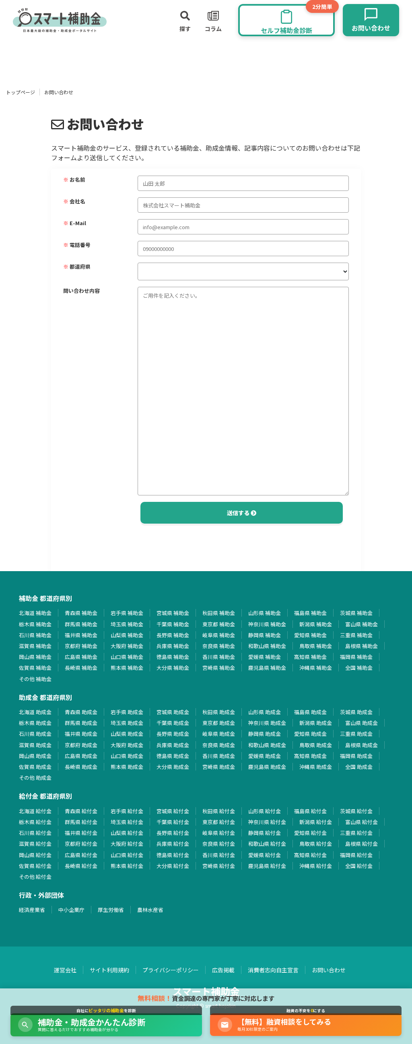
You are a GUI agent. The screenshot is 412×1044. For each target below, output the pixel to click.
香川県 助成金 (218, 756)
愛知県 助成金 (310, 733)
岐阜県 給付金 (218, 833)
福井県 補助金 (81, 635)
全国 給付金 (359, 866)
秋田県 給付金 (218, 811)
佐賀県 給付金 (35, 866)
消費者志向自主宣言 (273, 970)
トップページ (20, 92)
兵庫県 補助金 (173, 646)
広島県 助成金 (81, 756)
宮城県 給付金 (173, 811)
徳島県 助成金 (173, 756)
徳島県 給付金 (173, 855)
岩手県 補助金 (127, 613)
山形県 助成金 (264, 712)
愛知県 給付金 (310, 833)
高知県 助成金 (310, 756)
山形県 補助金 (264, 613)
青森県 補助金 (81, 613)
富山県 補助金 (361, 624)
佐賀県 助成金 (35, 767)
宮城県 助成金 (173, 712)
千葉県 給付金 (173, 822)
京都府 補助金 (81, 646)
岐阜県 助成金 (218, 733)
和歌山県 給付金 (267, 843)
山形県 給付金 (264, 811)
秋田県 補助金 (218, 613)
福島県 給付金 (310, 811)
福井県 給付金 (81, 833)
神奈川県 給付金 (267, 822)
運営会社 (65, 970)
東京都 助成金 (218, 723)
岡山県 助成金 (35, 756)
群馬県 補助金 (81, 624)
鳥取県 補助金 (315, 646)
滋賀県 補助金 (35, 646)
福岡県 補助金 (356, 657)
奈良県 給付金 (218, 843)
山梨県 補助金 (127, 635)
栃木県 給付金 (35, 822)
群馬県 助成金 (81, 723)
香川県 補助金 (218, 657)
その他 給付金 (35, 876)
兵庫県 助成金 (173, 745)
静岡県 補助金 (264, 635)
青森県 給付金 (81, 811)
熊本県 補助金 (127, 667)
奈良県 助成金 (218, 745)
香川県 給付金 (218, 855)
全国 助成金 (359, 767)
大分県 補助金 (173, 667)
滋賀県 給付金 (35, 843)
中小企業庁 (71, 910)
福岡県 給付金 (356, 855)
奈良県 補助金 (218, 646)
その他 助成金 (35, 777)
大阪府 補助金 (127, 646)
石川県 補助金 (35, 635)
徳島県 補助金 (173, 657)
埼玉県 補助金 (127, 624)
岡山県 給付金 (35, 855)
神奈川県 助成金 (267, 723)
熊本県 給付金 (127, 866)
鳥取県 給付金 (315, 843)
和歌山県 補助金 (267, 646)
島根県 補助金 (361, 646)
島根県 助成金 (361, 745)
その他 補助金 (35, 679)
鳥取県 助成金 (315, 745)
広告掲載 (223, 970)
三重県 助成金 (356, 733)
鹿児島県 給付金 (267, 866)
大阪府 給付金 (127, 843)
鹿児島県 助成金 (267, 767)
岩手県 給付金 (127, 811)
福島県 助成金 (310, 712)
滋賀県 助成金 (35, 745)
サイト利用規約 (109, 970)
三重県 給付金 (356, 833)
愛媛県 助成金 (264, 756)
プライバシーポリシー (170, 970)
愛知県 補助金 (310, 635)
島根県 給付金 (361, 843)
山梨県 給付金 (127, 833)
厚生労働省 (111, 910)
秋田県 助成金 (218, 712)
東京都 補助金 (218, 624)
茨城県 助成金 (356, 712)
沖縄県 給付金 (315, 866)
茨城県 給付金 (356, 811)
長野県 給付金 (173, 833)
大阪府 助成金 (127, 745)
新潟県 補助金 (315, 624)
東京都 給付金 (218, 822)
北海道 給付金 (35, 811)
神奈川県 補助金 (267, 624)
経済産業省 (32, 910)
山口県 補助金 (127, 657)
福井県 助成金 (81, 733)
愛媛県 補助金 (264, 657)
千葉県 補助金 (173, 624)
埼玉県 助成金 (127, 723)
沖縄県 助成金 (315, 767)
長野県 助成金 (173, 733)
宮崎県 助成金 (218, 767)
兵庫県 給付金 (173, 843)
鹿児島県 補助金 (267, 667)
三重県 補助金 (356, 635)
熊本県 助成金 (127, 767)
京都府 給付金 (81, 843)
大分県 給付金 (173, 866)
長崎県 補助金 (81, 667)
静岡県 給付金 (264, 833)
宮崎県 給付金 (218, 866)
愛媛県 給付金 (264, 855)
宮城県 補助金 (173, 613)
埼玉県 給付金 (127, 822)
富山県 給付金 (361, 822)
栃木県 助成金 (35, 723)
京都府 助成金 (81, 745)
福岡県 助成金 (356, 756)
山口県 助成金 (127, 756)
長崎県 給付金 (81, 866)
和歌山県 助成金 (267, 745)
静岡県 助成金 (264, 733)
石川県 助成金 (35, 733)
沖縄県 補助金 (315, 667)
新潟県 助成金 (315, 723)
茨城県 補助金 (356, 613)
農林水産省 (150, 910)
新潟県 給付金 (315, 822)
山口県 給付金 (127, 855)
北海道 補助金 (35, 613)
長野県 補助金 (173, 635)
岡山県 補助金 (35, 657)
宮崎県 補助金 (218, 667)
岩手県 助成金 (127, 712)
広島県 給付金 (81, 855)
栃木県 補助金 (35, 624)
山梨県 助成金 (127, 733)
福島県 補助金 (310, 613)
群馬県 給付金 (81, 822)
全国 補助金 (359, 667)
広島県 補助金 (81, 657)
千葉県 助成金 (173, 723)
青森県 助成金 (81, 712)
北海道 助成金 (35, 712)
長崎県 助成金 (81, 767)
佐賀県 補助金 (35, 667)
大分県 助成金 (173, 767)
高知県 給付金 (310, 855)
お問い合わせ (329, 970)
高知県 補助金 (310, 657)
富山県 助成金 (361, 723)
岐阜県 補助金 (218, 635)
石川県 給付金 (35, 833)
